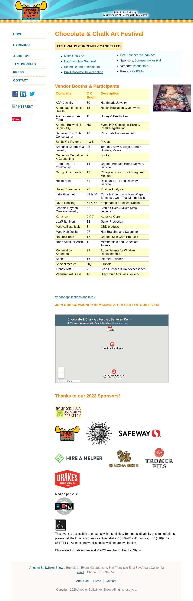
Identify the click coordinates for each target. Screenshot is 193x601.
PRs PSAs (136, 71)
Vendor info (140, 66)
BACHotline (21, 45)
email (80, 572)
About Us (21, 56)
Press (18, 72)
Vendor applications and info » (75, 297)
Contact (20, 80)
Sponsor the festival (148, 60)
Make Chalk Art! (74, 56)
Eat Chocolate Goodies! (80, 61)
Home (17, 34)
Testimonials (24, 64)
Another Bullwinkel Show (46, 567)
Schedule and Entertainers (82, 66)
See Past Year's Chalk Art (137, 55)
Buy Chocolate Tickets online (83, 72)
